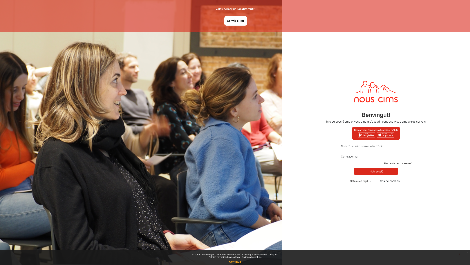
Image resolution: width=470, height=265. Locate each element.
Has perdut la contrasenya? (398, 163)
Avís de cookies (389, 181)
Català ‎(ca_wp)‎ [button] (359, 181)
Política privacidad (218, 257)
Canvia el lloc (236, 20)
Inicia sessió (376, 171)
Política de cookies (251, 257)
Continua (235, 261)
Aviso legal (235, 257)
